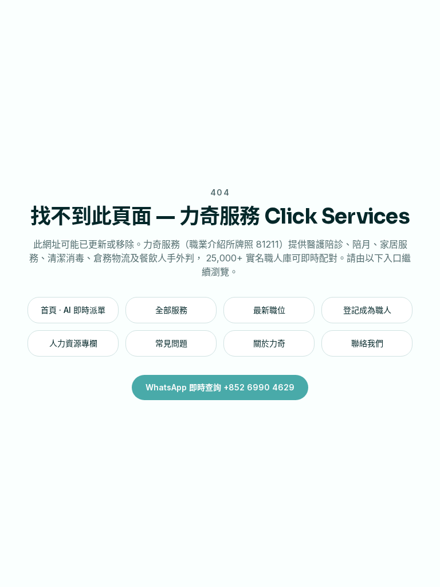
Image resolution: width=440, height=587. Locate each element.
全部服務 (171, 310)
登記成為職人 (367, 310)
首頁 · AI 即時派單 (73, 310)
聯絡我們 (367, 343)
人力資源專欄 (73, 343)
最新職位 (269, 310)
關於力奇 (269, 343)
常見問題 (171, 343)
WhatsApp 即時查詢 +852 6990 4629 (220, 387)
